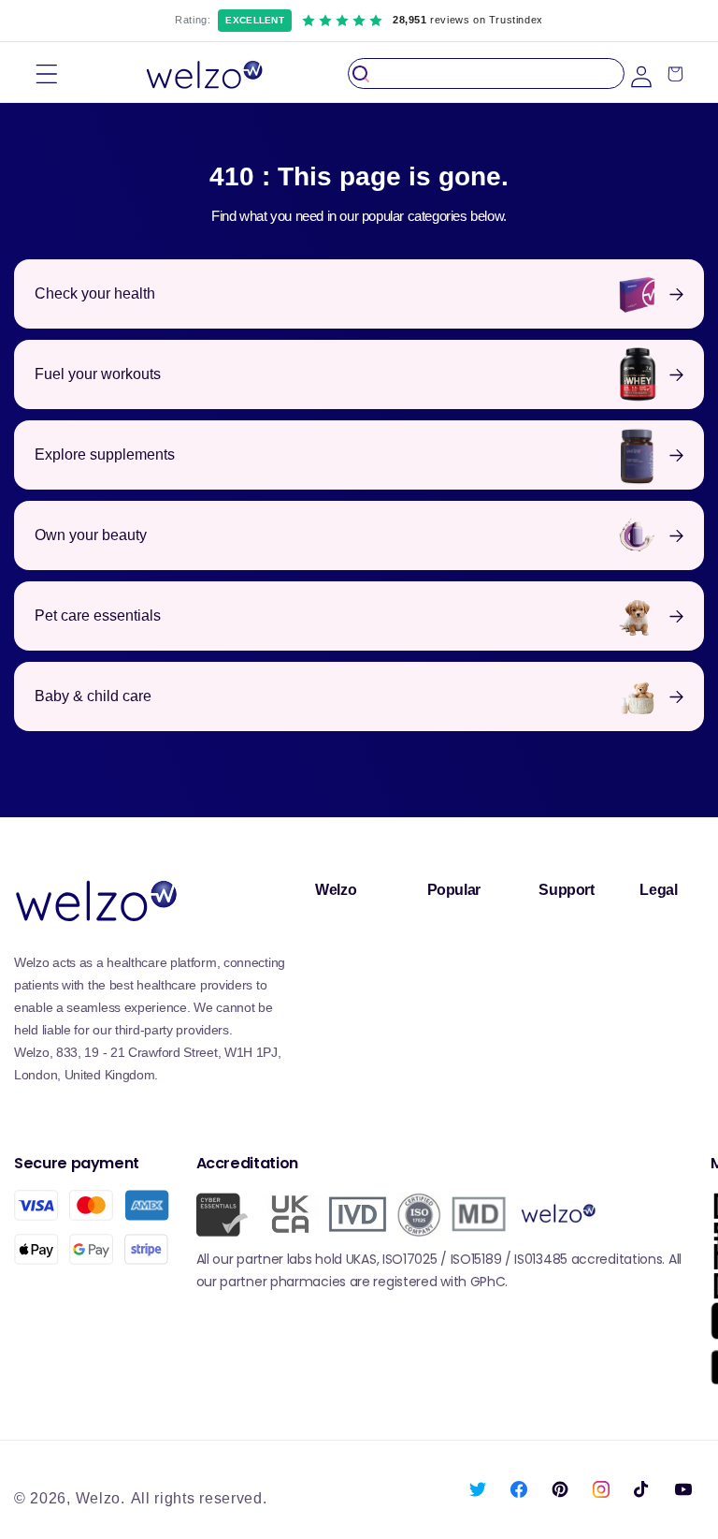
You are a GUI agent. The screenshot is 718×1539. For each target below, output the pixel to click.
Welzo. (100, 1498)
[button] (47, 73)
